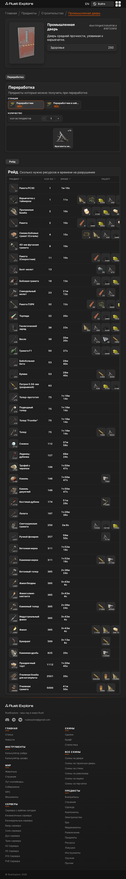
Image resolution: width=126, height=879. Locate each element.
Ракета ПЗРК (24, 305)
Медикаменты (73, 827)
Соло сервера (13, 830)
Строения (10, 776)
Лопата (20, 514)
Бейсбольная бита (24, 362)
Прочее (69, 863)
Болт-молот (23, 270)
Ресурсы (70, 842)
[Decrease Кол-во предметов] (44, 118)
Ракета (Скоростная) (24, 258)
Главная (11, 13)
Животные (11, 771)
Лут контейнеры (14, 781)
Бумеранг (22, 642)
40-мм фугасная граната (27, 246)
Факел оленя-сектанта (24, 595)
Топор (20, 433)
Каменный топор (26, 607)
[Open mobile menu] (118, 4)
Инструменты (15, 746)
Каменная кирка (25, 561)
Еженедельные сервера (18, 820)
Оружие (69, 858)
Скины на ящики (74, 778)
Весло (20, 340)
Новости (10, 739)
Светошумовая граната (25, 525)
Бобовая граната (26, 282)
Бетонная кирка (25, 549)
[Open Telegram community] (14, 720)
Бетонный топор (25, 572)
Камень (20, 479)
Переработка (15, 77)
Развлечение (72, 832)
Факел (20, 630)
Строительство (52, 13)
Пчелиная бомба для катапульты (25, 676)
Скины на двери (74, 758)
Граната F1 (23, 352)
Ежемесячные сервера (18, 815)
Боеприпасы (72, 797)
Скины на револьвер (76, 773)
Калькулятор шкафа (16, 758)
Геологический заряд (25, 328)
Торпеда (21, 317)
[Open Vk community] (20, 720)
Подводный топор (23, 409)
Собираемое (12, 786)
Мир (8, 765)
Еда (67, 822)
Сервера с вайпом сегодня (20, 810)
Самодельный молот (25, 293)
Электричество (73, 817)
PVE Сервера (12, 861)
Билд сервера (13, 825)
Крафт (68, 739)
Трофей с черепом (21, 467)
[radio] (26, 105)
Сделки (69, 734)
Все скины (73, 752)
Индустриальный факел (26, 618)
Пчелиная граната (21, 688)
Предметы (29, 13)
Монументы (11, 797)
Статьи (9, 734)
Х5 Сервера (12, 851)
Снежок (21, 445)
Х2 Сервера (12, 845)
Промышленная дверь (84, 13)
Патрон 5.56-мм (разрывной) (26, 386)
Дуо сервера (12, 835)
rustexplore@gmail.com (37, 719)
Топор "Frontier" (26, 421)
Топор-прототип (26, 398)
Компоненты (72, 812)
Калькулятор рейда (16, 753)
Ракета (21, 224)
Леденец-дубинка (21, 455)
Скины (70, 728)
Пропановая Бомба (24, 211)
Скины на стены (74, 768)
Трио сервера (13, 840)
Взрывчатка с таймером (25, 200)
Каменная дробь (25, 654)
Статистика (71, 744)
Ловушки (70, 847)
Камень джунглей (22, 490)
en (87, 4)
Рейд (12, 161)
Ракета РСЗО (24, 189)
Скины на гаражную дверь (80, 763)
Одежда (69, 807)
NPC (7, 791)
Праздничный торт (23, 665)
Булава (20, 375)
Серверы (11, 804)
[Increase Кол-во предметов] (58, 118)
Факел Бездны (24, 584)
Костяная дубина (26, 503)
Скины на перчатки (76, 783)
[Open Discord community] (7, 720)
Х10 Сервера (12, 856)
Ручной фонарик (25, 537)
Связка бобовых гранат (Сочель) (26, 235)
